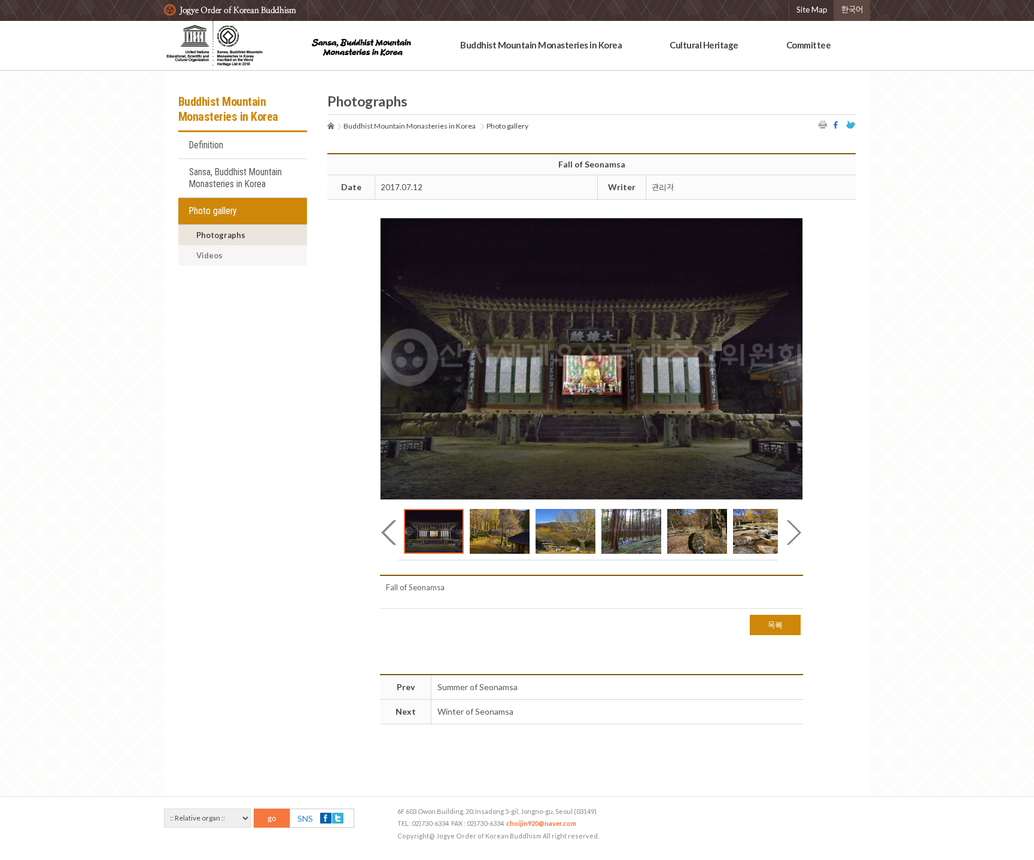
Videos (209, 255)
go (271, 818)
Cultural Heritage (704, 44)
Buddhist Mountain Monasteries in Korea (541, 44)
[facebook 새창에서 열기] (837, 124)
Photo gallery (213, 211)
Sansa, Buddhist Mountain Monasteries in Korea (235, 178)
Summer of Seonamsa (477, 687)
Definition (206, 145)
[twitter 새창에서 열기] (851, 124)
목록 (775, 625)
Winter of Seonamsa (475, 711)
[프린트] (823, 124)
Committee (808, 44)
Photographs (220, 235)
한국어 (852, 9)
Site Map (812, 9)
